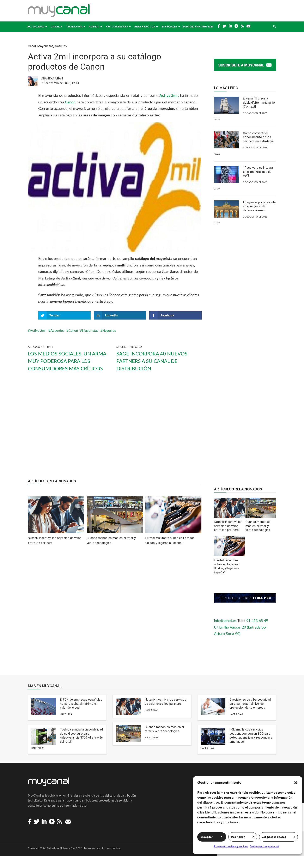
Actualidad (35, 26)
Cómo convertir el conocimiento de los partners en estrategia (258, 137)
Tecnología (74, 26)
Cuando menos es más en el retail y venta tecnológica (164, 729)
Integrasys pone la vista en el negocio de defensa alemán (259, 206)
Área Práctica (144, 26)
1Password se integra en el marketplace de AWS (258, 172)
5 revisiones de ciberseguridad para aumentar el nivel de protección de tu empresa (250, 703)
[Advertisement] (115, 429)
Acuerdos (57, 330)
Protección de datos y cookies (231, 846)
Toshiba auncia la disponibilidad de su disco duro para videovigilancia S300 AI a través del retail (81, 736)
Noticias (61, 46)
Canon (70, 102)
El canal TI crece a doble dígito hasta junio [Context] (259, 102)
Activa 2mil (38, 330)
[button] (296, 783)
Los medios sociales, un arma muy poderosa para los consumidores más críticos (67, 361)
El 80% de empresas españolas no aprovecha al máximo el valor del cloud (81, 703)
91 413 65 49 (257, 621)
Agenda (94, 26)
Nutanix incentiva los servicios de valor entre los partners (165, 702)
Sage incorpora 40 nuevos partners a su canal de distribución (151, 361)
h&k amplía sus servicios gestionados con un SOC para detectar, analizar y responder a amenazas (251, 736)
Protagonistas (117, 26)
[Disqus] (115, 613)
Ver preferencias (273, 837)
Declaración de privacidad (264, 846)
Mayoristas (45, 46)
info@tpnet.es (225, 621)
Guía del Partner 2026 (197, 26)
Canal (55, 26)
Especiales (169, 26)
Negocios (109, 330)
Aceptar (207, 837)
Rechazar (238, 837)
